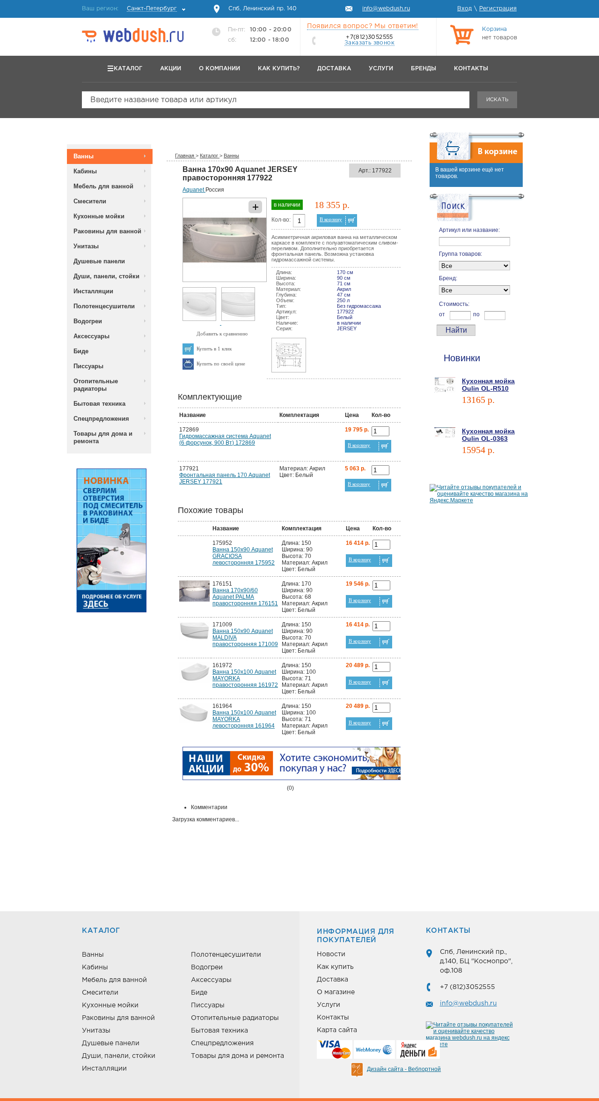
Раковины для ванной (107, 231)
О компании (219, 68)
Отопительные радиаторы (95, 385)
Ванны (83, 156)
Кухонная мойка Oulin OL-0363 (488, 434)
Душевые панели (99, 261)
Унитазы (86, 246)
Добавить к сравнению (222, 333)
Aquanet (194, 189)
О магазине (336, 992)
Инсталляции (93, 291)
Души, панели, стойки (106, 276)
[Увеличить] (225, 280)
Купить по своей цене (221, 363)
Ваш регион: (129, 8)
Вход (464, 8)
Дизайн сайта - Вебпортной (404, 1069)
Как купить (335, 967)
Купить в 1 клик (214, 348)
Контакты (471, 68)
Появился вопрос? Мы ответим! (362, 26)
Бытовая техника (99, 403)
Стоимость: (454, 304)
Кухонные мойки (98, 216)
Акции (170, 68)
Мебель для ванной (103, 186)
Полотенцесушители (104, 306)
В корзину (331, 219)
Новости (331, 954)
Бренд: (448, 278)
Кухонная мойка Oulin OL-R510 (488, 384)
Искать (497, 99)
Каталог (128, 68)
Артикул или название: (469, 230)
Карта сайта (337, 1030)
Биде (80, 351)
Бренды (423, 68)
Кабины (85, 171)
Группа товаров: (460, 254)
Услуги (381, 68)
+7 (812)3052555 (467, 987)
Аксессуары (91, 336)
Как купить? (279, 68)
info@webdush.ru (468, 1003)
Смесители (89, 201)
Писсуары (88, 366)
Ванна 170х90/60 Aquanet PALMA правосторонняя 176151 (245, 597)
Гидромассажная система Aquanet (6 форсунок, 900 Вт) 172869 (225, 439)
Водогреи (87, 321)
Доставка (334, 68)
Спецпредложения (101, 418)
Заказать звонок (369, 42)
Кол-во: (281, 219)
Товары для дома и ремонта (102, 437)
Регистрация (498, 8)
